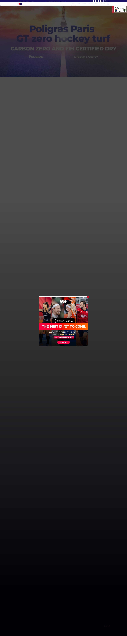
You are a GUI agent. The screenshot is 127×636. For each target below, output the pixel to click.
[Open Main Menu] (108, 4)
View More (112, 10)
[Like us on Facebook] (93, 1)
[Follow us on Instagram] (101, 1)
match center (120, 9)
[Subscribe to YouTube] (96, 1)
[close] (88, 297)
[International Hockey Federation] (24, 4)
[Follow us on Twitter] (98, 1)
